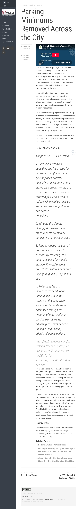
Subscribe (5, 26)
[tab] (4, 2)
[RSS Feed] (12, 48)
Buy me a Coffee (7, 42)
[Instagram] (4, 48)
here (54, 88)
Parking (26, 55)
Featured (27, 47)
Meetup (4, 38)
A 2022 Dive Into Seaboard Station (67, 477)
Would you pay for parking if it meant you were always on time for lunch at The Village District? (56, 451)
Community (6, 35)
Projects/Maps (7, 29)
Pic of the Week (29, 475)
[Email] (4, 52)
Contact (4, 32)
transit (40, 403)
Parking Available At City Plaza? (52, 445)
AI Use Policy (27, 496)
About (4, 23)
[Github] (8, 48)
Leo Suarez (38, 5)
